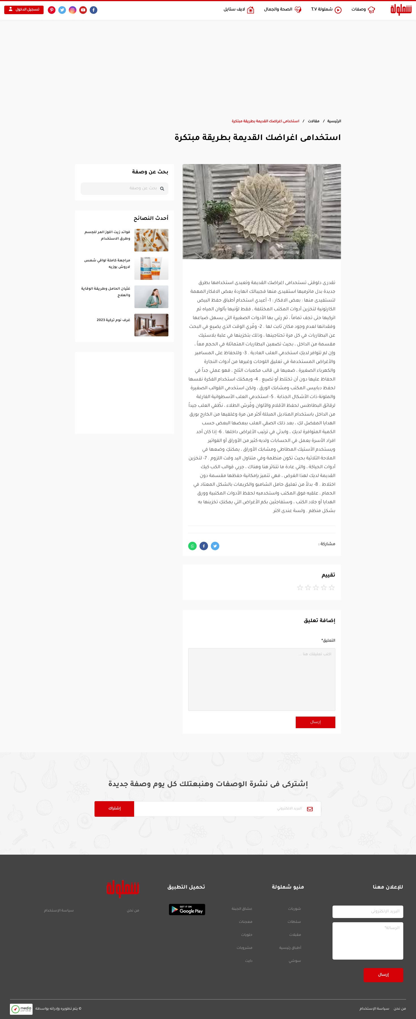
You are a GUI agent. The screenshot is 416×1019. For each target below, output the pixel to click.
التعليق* (328, 641)
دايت (248, 961)
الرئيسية (334, 122)
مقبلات (295, 935)
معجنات (245, 922)
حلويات (246, 935)
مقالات (313, 122)
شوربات (294, 909)
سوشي (295, 961)
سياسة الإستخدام (59, 911)
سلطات (294, 922)
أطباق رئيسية (290, 948)
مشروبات (244, 948)
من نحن (133, 911)
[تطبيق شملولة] (175, 909)
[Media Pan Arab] (21, 1009)
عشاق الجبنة (242, 909)
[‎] (124, 240)
